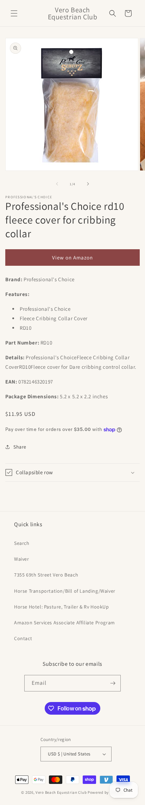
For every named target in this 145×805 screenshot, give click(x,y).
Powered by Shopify (106, 792)
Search (22, 543)
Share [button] (19, 447)
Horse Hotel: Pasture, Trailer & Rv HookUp (61, 607)
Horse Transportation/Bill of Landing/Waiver (64, 591)
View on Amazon (72, 257)
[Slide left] (57, 184)
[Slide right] (88, 184)
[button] (14, 13)
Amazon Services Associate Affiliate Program (64, 622)
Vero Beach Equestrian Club (61, 792)
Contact (23, 638)
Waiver (21, 559)
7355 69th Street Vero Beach (46, 575)
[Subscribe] (112, 683)
